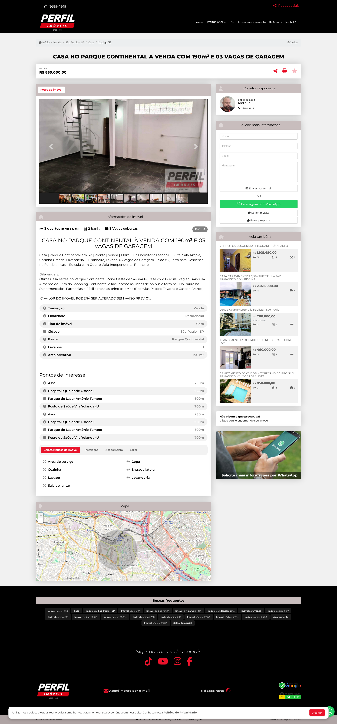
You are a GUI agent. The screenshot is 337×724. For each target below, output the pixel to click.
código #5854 (115, 617)
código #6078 (85, 617)
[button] (52, 146)
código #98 (58, 617)
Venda (57, 42)
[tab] (51, 90)
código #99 (171, 617)
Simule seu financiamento (248, 22)
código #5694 (157, 611)
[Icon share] (148, 661)
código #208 (144, 617)
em (100, 611)
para (221, 611)
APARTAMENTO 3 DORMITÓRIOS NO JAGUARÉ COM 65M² (255, 341)
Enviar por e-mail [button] (260, 188)
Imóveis (198, 22)
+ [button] (41, 515)
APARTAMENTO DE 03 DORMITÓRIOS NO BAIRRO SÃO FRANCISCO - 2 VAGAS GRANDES (257, 375)
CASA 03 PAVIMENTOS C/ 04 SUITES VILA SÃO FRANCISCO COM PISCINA (250, 278)
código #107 (278, 611)
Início (46, 42)
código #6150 (256, 617)
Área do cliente (282, 22)
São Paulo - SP (74, 42)
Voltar (294, 42)
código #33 (58, 611)
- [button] (41, 520)
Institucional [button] (214, 22)
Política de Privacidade (180, 712)
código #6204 (155, 623)
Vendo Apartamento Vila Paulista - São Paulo (249, 309)
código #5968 (198, 617)
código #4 (130, 611)
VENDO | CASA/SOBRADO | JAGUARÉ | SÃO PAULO (254, 246)
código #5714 (227, 617)
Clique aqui (227, 420)
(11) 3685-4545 (55, 6)
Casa (91, 42)
